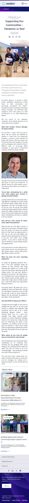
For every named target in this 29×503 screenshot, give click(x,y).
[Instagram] (20, 471)
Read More (4, 409)
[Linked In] (13, 471)
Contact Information (8, 457)
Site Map (24, 500)
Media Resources (7, 461)
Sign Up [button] (7, 486)
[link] (8, 3)
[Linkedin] (10, 36)
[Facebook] (16, 36)
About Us (5, 466)
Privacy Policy (6, 500)
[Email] (19, 36)
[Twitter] (13, 36)
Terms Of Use (16, 500)
